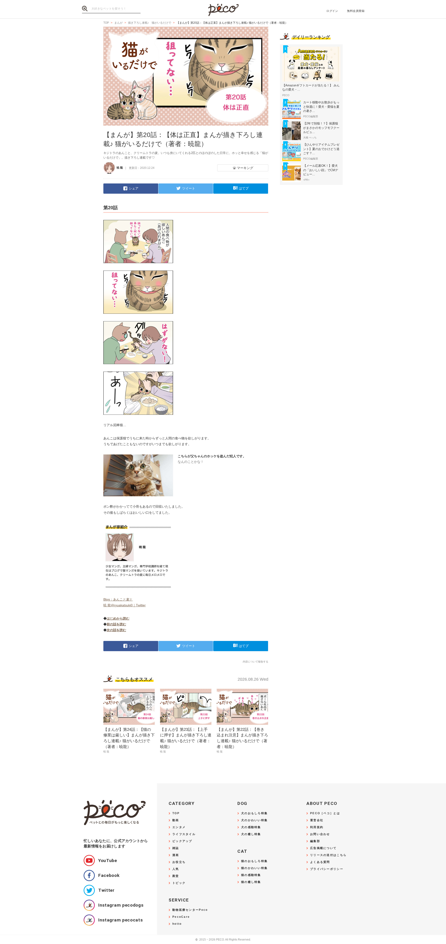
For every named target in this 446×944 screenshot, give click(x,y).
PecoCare (181, 916)
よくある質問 (320, 862)
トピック (179, 883)
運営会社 (316, 820)
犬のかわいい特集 (254, 820)
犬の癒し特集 (251, 834)
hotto (177, 923)
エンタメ (179, 827)
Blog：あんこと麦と (118, 599)
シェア (133, 188)
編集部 (315, 841)
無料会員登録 (355, 11)
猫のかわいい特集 (254, 868)
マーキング (245, 168)
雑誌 (175, 848)
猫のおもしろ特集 (254, 861)
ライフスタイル (184, 834)
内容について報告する (255, 661)
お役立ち (179, 862)
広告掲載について (323, 848)
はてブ (244, 188)
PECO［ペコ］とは (325, 813)
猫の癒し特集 (251, 882)
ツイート (188, 188)
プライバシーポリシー (326, 869)
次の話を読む (116, 630)
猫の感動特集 (251, 875)
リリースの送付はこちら (328, 855)
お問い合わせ (320, 834)
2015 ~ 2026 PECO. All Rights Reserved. (223, 939)
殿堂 (175, 876)
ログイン (332, 11)
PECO (223, 9)
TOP (176, 813)
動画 (175, 820)
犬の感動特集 (251, 827)
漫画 (175, 855)
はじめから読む (118, 618)
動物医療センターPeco (190, 909)
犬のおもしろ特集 (254, 813)
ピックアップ (182, 841)
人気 (175, 869)
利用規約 (316, 827)
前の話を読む (116, 624)
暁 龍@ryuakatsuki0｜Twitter (124, 605)
